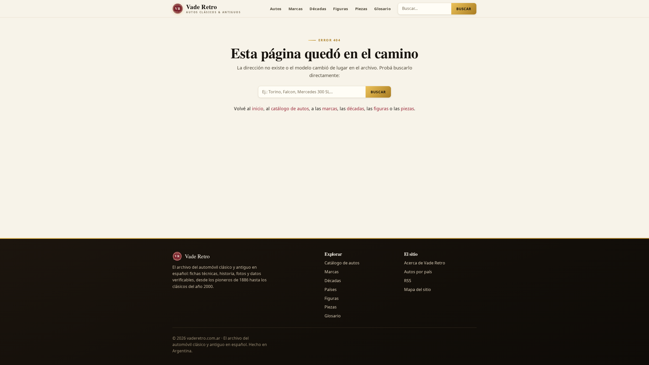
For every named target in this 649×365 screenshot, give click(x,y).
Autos (275, 8)
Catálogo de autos (341, 263)
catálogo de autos (290, 108)
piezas (407, 108)
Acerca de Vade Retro (424, 263)
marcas (329, 108)
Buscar (463, 8)
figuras (381, 108)
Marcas (296, 8)
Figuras (340, 8)
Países (330, 289)
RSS (407, 280)
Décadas (318, 8)
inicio (257, 108)
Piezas (361, 8)
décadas (355, 108)
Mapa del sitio (417, 289)
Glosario (382, 8)
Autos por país (418, 272)
